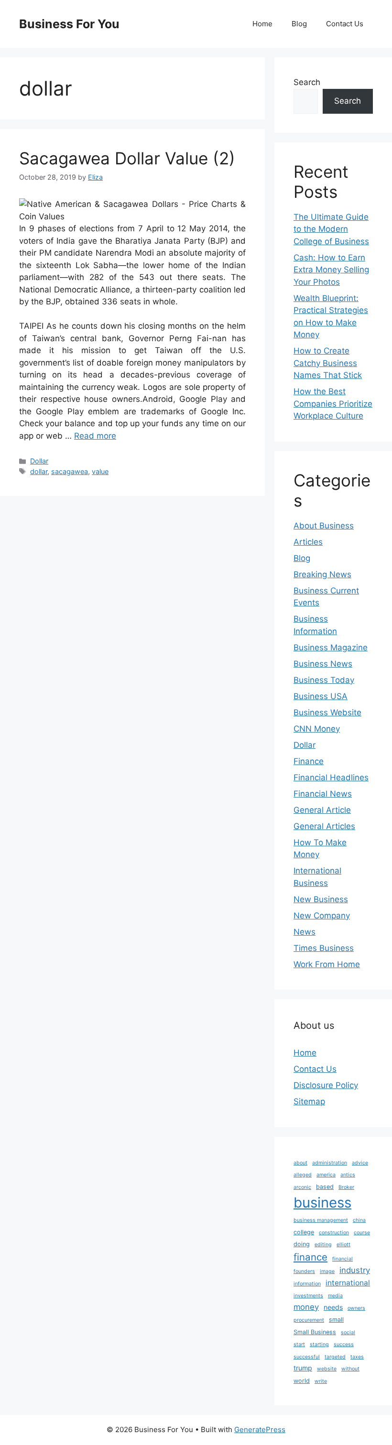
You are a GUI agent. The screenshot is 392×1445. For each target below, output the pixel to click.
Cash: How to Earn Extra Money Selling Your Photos (331, 270)
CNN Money (317, 728)
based (325, 1186)
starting (319, 1344)
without (350, 1369)
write (321, 1381)
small (336, 1319)
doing (302, 1244)
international (348, 1282)
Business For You (69, 24)
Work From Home (327, 964)
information (307, 1284)
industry (354, 1270)
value (100, 471)
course (362, 1232)
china (359, 1220)
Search (307, 82)
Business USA (321, 696)
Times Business (324, 948)
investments (308, 1296)
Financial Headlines (331, 777)
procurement (309, 1320)
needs (333, 1307)
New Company (322, 915)
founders (304, 1271)
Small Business (315, 1332)
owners (356, 1308)
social (348, 1332)
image (327, 1271)
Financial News (323, 793)
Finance (309, 761)
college (304, 1232)
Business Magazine (331, 647)
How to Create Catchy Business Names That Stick (328, 363)
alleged (303, 1175)
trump (303, 1368)
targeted (335, 1357)
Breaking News (322, 574)
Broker (346, 1187)
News (305, 932)
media (335, 1296)
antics (347, 1175)
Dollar (39, 461)
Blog (299, 23)
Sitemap (309, 1101)
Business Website (327, 712)
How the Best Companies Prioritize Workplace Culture (333, 404)
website (327, 1369)
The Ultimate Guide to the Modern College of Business (331, 229)
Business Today (324, 680)
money (306, 1307)
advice (360, 1163)
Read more (95, 436)
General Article (322, 810)
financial (342, 1259)
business (322, 1202)
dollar (38, 471)
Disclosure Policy (326, 1085)
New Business (321, 899)
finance (310, 1257)
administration (329, 1163)
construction (334, 1232)
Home (262, 23)
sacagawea (69, 471)
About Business (324, 525)
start (299, 1344)
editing (323, 1244)
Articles (308, 542)
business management (321, 1220)
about (300, 1163)
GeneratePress (259, 1429)
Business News (323, 664)
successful (307, 1357)
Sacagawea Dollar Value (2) (127, 158)
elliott (343, 1244)
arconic (302, 1187)
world (302, 1380)
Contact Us (344, 23)
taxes (357, 1357)
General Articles (324, 826)
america (326, 1175)
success (344, 1344)
